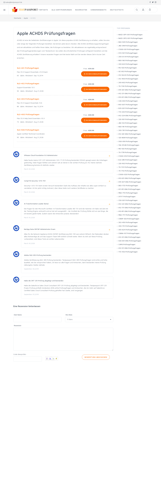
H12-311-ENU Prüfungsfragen (129, 237)
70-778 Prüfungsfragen (127, 152)
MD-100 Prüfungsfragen (127, 149)
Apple (26, 18)
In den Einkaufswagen (96, 74)
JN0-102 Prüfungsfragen (127, 123)
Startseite (17, 18)
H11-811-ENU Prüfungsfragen (129, 189)
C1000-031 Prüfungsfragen (128, 49)
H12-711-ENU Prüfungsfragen (129, 208)
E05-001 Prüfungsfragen (127, 108)
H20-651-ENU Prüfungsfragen (129, 241)
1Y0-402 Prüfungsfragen (128, 252)
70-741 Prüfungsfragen (127, 167)
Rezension (17, 325)
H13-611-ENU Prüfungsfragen (129, 97)
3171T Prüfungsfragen (126, 196)
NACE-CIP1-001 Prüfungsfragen (130, 35)
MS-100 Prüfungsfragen (127, 68)
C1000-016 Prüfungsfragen (128, 156)
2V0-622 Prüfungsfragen (128, 64)
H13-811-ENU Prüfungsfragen (129, 211)
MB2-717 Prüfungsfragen (128, 215)
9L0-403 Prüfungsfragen (28, 99)
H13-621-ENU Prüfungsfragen (129, 178)
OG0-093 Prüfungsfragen (128, 141)
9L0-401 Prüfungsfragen (28, 68)
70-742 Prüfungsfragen (127, 171)
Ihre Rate (69, 315)
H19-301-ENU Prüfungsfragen (129, 90)
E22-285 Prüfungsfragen (127, 160)
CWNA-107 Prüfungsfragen (128, 233)
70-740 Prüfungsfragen (127, 86)
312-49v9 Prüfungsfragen (128, 79)
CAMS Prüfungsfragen (126, 244)
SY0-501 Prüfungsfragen (127, 53)
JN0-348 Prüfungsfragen (127, 46)
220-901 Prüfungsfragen (127, 119)
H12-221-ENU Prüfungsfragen (129, 204)
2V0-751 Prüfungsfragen (127, 226)
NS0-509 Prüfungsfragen (128, 42)
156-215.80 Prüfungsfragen (128, 145)
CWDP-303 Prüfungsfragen (128, 219)
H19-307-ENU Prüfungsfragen (129, 182)
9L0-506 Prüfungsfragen (28, 130)
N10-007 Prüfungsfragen (128, 105)
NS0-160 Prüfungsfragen (127, 60)
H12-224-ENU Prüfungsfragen (129, 115)
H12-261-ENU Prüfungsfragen (129, 134)
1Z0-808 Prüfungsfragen (127, 138)
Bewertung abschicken (96, 357)
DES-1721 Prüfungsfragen (128, 185)
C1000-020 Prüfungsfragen (129, 174)
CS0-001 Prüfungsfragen (128, 200)
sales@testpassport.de (14, 2)
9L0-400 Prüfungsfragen (28, 114)
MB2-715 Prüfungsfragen (128, 193)
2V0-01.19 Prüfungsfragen (128, 57)
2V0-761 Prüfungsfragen (127, 130)
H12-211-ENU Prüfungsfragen (129, 93)
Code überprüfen (19, 354)
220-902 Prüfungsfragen (128, 163)
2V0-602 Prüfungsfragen (128, 82)
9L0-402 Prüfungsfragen (28, 83)
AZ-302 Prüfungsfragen (127, 71)
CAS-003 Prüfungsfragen (128, 101)
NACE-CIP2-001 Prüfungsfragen (130, 38)
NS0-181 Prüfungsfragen (127, 127)
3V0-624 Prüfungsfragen (128, 230)
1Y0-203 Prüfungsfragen (127, 112)
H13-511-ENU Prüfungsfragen (129, 248)
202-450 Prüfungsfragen (128, 222)
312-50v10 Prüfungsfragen (128, 75)
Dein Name (18, 315)
